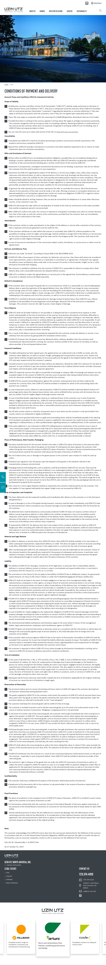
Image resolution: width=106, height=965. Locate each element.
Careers (70, 11)
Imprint (9, 876)
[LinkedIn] (87, 3)
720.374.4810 (86, 874)
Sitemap (9, 879)
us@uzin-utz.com (89, 891)
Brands (42, 11)
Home (6, 84)
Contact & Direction (14, 865)
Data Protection (12, 883)
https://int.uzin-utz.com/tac (67, 132)
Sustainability (82, 11)
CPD (7, 873)
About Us (32, 11)
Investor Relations (56, 11)
